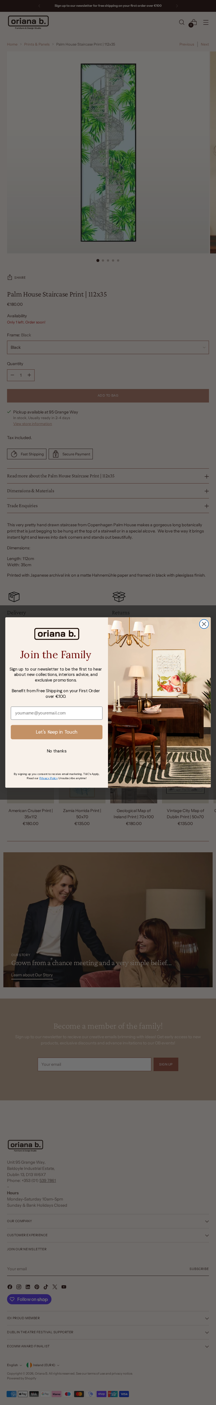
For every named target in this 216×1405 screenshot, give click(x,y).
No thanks (56, 751)
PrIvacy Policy (48, 777)
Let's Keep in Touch (56, 732)
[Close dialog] (204, 624)
